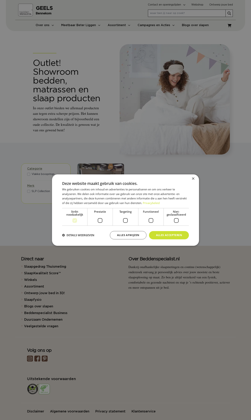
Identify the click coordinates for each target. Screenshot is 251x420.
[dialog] (125, 210)
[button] (78, 235)
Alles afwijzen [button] (128, 235)
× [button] (193, 178)
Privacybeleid (151, 203)
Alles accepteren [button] (169, 235)
